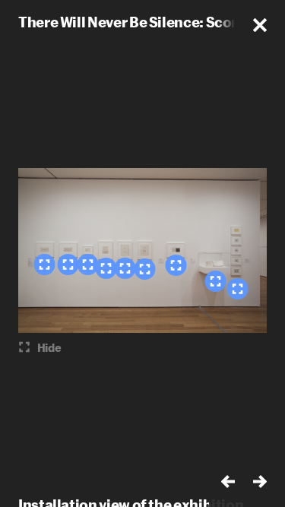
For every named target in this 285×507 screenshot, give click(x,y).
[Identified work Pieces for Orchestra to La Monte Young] (237, 289)
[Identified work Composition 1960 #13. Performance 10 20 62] (175, 265)
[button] (260, 25)
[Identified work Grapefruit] (215, 281)
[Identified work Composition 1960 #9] (105, 268)
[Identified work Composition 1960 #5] (67, 264)
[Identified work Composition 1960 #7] (87, 264)
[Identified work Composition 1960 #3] (44, 264)
